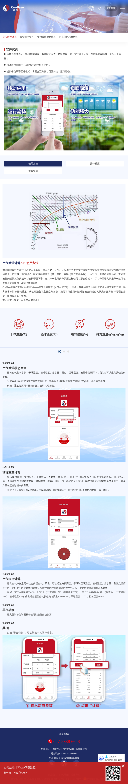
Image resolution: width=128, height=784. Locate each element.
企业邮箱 (111, 8)
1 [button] (59, 351)
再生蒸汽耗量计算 (68, 37)
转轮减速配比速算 (46, 37)
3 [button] (68, 352)
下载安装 (33, 171)
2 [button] (64, 352)
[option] (18, 328)
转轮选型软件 (27, 37)
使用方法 (33, 163)
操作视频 (95, 163)
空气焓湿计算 (9, 37)
